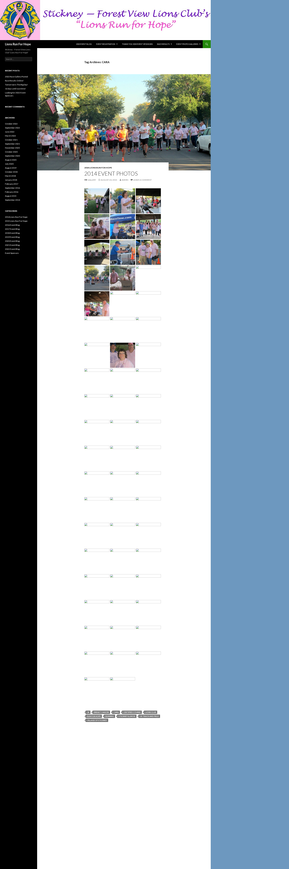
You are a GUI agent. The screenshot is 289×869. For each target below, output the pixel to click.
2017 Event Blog (12, 229)
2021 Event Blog (12, 245)
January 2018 (11, 180)
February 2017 (11, 184)
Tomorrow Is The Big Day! (16, 84)
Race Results (163, 44)
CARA (116, 712)
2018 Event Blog (12, 233)
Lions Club (150, 712)
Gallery (92, 180)
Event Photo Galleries (187, 44)
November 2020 (12, 148)
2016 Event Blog (12, 225)
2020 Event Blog (12, 241)
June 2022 (9, 131)
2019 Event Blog (12, 237)
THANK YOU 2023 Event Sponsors (137, 44)
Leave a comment (142, 180)
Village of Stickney (97, 720)
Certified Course (132, 712)
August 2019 (10, 168)
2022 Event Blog (84, 44)
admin (125, 180)
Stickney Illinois (127, 716)
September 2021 (12, 144)
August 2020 (10, 160)
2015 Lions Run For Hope (16, 221)
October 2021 (11, 140)
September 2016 (12, 188)
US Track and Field (149, 716)
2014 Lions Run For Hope (98, 167)
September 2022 (12, 127)
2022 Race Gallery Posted (16, 76)
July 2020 (9, 164)
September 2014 (12, 200)
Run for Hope (94, 716)
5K (88, 712)
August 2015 (10, 196)
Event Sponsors (12, 253)
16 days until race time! (15, 88)
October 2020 (11, 152)
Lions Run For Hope (18, 44)
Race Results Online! (14, 80)
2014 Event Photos (111, 173)
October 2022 (11, 123)
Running (109, 716)
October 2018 (11, 172)
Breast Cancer (101, 712)
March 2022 (10, 136)
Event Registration (105, 44)
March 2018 (10, 176)
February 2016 (11, 192)
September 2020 (12, 156)
